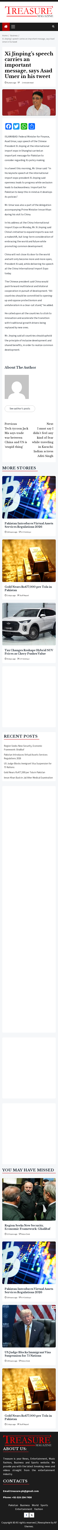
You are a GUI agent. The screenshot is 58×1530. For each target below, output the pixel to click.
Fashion (38, 1509)
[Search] (53, 27)
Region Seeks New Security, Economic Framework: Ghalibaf (23, 747)
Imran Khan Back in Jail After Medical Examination (28, 777)
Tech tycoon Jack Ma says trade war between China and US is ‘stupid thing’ (16, 435)
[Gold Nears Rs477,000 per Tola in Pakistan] (29, 560)
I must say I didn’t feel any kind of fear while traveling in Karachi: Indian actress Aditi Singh (42, 439)
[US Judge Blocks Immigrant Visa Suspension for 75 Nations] (29, 1326)
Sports (44, 1505)
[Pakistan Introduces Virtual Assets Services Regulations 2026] (29, 497)
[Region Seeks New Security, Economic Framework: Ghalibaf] (29, 1199)
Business (25, 1505)
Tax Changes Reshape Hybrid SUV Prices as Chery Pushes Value (29, 652)
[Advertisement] (29, 697)
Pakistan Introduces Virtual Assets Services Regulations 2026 (29, 525)
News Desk (25, 1234)
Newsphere (44, 1522)
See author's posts (20, 408)
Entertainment (23, 1509)
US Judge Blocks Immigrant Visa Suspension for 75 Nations (28, 1354)
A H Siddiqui (26, 532)
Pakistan (13, 1505)
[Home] (6, 27)
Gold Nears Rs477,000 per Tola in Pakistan (24, 772)
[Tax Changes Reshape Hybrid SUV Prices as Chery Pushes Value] (29, 624)
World (35, 1505)
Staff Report (24, 595)
